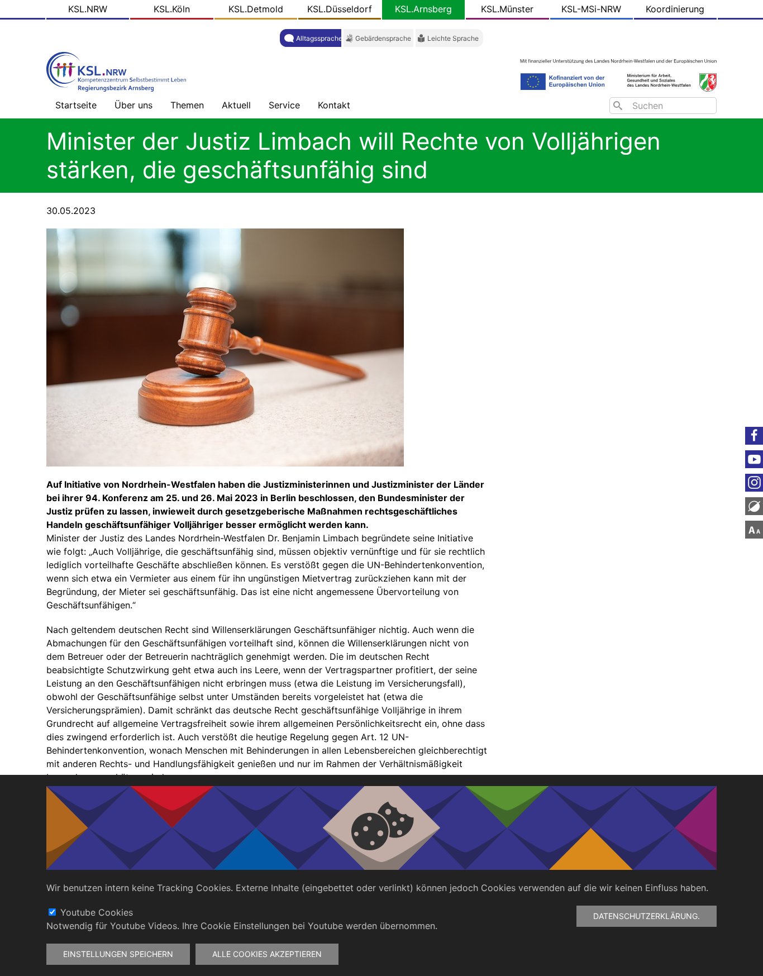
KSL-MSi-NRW (591, 9)
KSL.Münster (507, 9)
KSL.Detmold (255, 9)
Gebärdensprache (383, 38)
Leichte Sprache (453, 38)
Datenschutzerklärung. (646, 916)
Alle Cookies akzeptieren (267, 954)
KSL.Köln (172, 9)
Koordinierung (675, 9)
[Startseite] (119, 71)
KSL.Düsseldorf (339, 9)
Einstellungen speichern (118, 954)
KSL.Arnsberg (423, 9)
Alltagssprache (319, 38)
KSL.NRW (87, 9)
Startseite (76, 105)
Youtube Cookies (96, 912)
